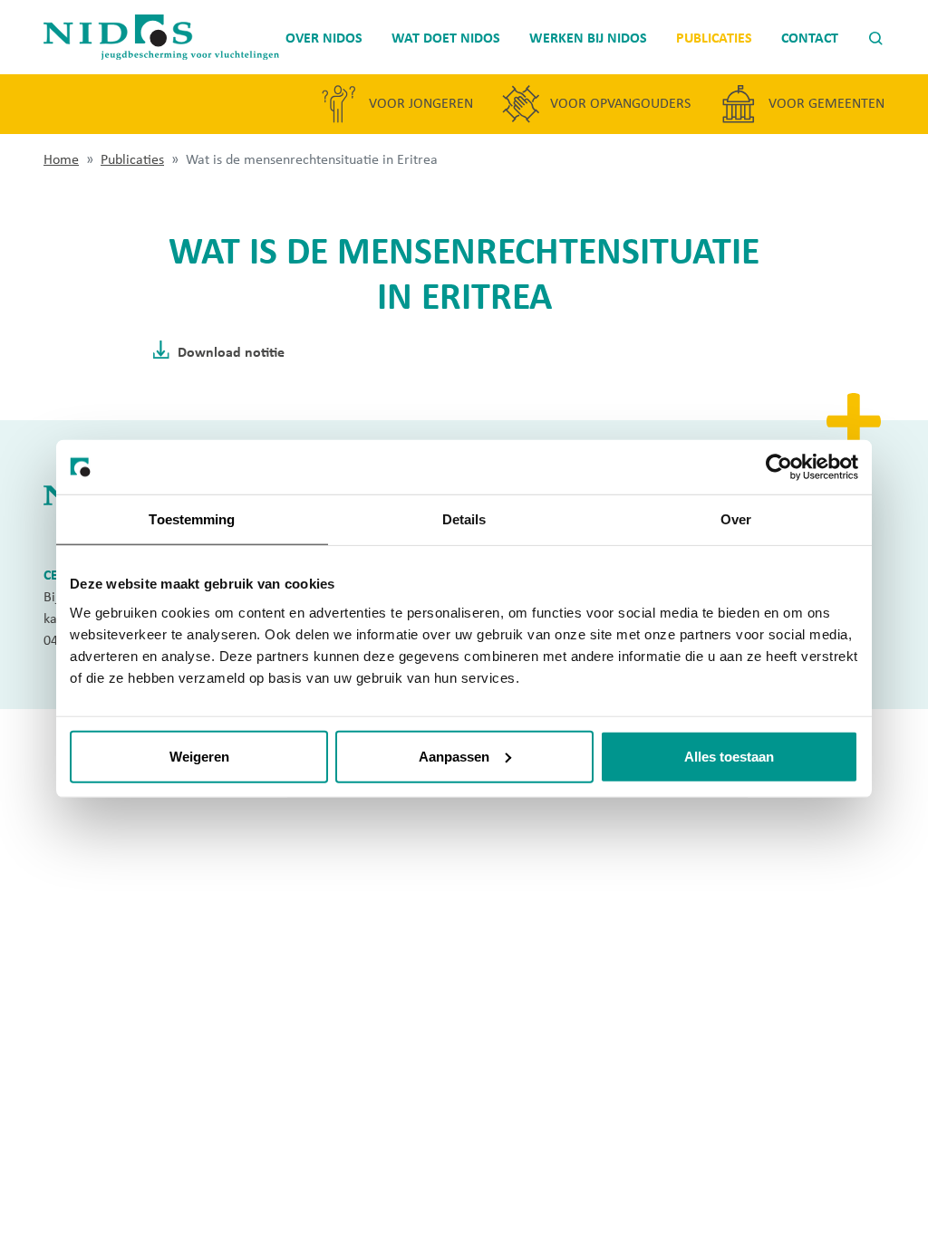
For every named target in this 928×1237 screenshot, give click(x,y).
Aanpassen (454, 755)
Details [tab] (464, 519)
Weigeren (199, 755)
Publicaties (132, 158)
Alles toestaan (729, 755)
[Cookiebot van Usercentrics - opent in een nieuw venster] (779, 467)
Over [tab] (735, 519)
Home (61, 158)
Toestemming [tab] (192, 519)
